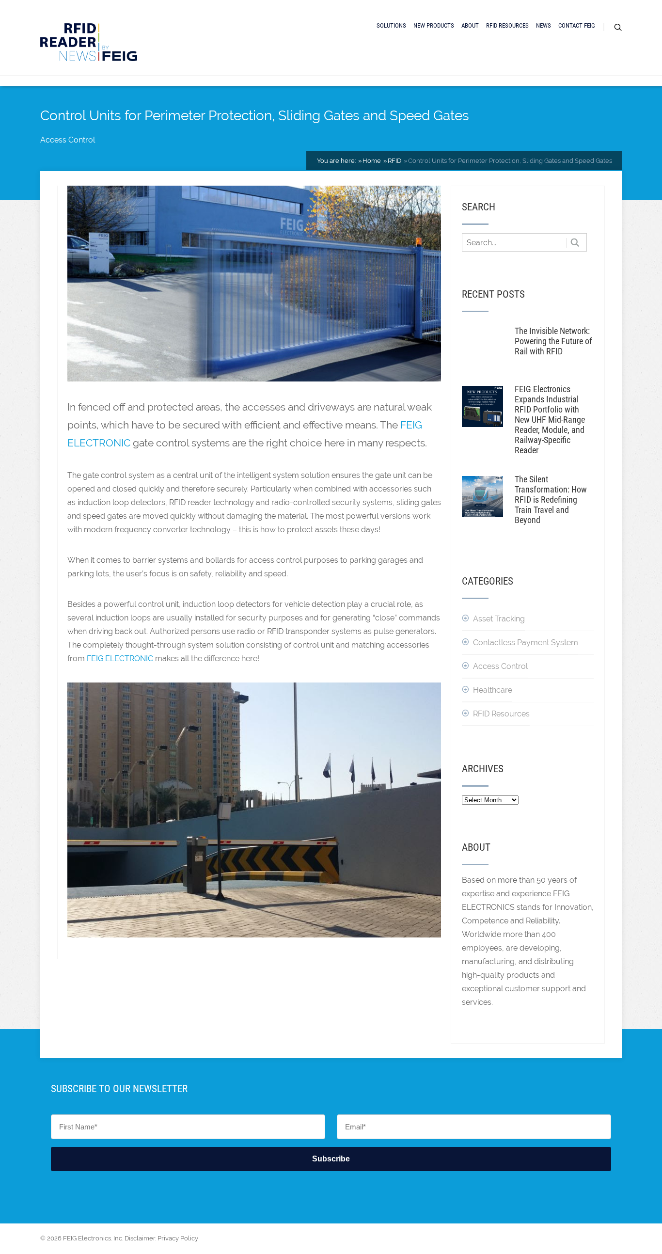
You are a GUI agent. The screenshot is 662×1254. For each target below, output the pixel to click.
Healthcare (492, 690)
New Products (433, 25)
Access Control (67, 139)
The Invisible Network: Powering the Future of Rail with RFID (553, 341)
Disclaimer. (140, 1238)
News (543, 25)
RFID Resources (507, 25)
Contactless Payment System (525, 642)
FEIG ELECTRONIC (120, 658)
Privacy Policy (178, 1238)
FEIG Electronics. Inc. (93, 1238)
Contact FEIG (576, 25)
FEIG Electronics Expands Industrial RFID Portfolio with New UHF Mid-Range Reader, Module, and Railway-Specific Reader (550, 419)
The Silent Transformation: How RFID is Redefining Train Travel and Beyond (551, 499)
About (470, 25)
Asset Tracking (499, 618)
